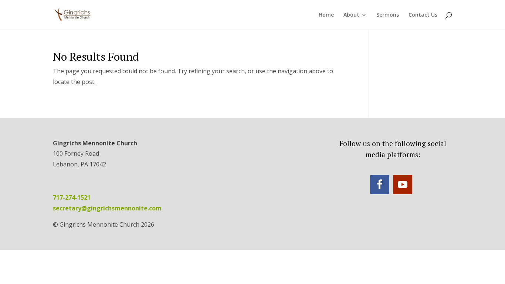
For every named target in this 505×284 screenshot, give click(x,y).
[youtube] (402, 184)
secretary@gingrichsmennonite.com (107, 208)
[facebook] (379, 184)
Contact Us (423, 15)
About (351, 15)
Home (326, 15)
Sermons (387, 15)
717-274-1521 (72, 197)
